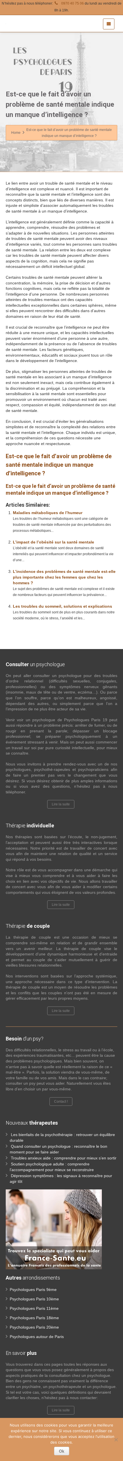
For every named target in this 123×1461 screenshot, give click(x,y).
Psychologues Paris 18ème (34, 1317)
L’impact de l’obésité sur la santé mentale (53, 542)
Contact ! (61, 1102)
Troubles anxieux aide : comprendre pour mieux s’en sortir (63, 1158)
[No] (116, 1439)
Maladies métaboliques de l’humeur (47, 512)
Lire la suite (61, 804)
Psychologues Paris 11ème (34, 1308)
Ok (61, 1451)
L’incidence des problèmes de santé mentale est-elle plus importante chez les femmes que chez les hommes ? (64, 577)
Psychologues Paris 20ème (34, 1327)
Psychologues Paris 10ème (34, 1299)
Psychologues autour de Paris (37, 1336)
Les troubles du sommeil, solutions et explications (62, 606)
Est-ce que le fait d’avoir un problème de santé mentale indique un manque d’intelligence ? (59, 465)
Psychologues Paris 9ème (33, 1289)
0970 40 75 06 (72, 3)
